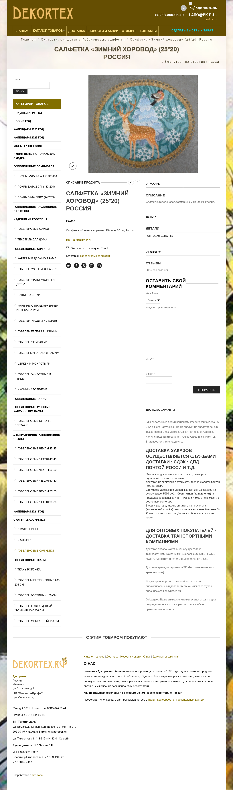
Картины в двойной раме (36, 258)
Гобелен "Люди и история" (37, 320)
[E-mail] (99, 265)
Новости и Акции (103, 31)
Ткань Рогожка (29, 569)
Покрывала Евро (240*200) (36, 197)
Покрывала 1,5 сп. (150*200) (37, 176)
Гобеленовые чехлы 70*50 (36, 491)
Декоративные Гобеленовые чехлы (36, 437)
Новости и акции (130, 656)
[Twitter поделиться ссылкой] (68, 265)
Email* (150, 373)
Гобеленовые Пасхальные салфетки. (35, 209)
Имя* (149, 359)
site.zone (37, 775)
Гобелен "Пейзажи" (32, 342)
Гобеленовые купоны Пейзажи (33, 423)
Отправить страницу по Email (89, 248)
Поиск (16, 79)
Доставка (76, 31)
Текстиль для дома (32, 239)
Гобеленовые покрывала (34, 166)
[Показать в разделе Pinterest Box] (83, 265)
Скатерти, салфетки (59, 39)
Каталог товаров (48, 30)
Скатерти (24, 540)
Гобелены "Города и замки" (38, 353)
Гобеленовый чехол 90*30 (36, 502)
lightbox (72, 166)
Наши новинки (28, 295)
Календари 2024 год (28, 511)
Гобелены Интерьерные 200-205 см (37, 582)
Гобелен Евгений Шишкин (37, 331)
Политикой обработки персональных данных (176, 699)
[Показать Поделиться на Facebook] (76, 265)
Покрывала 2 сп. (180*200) (36, 186)
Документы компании (166, 656)
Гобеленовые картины (31, 249)
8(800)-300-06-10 (169, 14)
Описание (153, 183)
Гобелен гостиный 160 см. (37, 595)
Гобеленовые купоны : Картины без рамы (31, 409)
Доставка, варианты (160, 409)
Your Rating (152, 293)
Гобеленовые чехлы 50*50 (36, 470)
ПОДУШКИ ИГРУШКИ (27, 113)
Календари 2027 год (28, 137)
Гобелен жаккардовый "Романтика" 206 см (33, 608)
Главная (22, 31)
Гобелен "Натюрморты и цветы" (35, 282)
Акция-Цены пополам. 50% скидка (34, 156)
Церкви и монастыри (33, 363)
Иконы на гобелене (32, 389)
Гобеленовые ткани (29, 560)
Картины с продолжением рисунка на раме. (36, 307)
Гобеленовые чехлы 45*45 (36, 448)
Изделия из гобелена (30, 219)
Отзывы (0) (153, 251)
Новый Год (22, 121)
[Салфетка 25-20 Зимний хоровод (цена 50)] (143, 123)
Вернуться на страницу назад (192, 62)
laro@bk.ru (201, 14)
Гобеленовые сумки (33, 228)
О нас (147, 656)
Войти (209, 19)
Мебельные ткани (27, 146)
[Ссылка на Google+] (91, 265)
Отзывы (129, 31)
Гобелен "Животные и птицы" (33, 376)
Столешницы (27, 529)
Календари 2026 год (28, 129)
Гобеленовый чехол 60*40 (36, 480)
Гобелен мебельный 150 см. (38, 621)
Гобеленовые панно (30, 399)
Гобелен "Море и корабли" (37, 269)
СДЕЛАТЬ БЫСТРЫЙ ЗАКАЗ (192, 30)
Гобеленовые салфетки (103, 39)
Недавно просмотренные (161, 307)
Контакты (148, 31)
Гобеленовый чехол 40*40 (36, 459)
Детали (151, 216)
